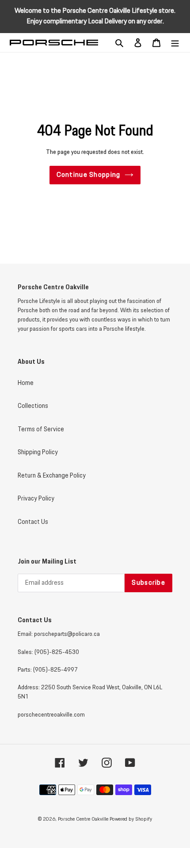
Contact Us (33, 522)
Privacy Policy (36, 499)
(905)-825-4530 (56, 652)
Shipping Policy (38, 452)
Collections (33, 406)
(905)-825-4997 (55, 669)
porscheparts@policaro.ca (67, 634)
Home (26, 383)
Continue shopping (89, 175)
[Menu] (175, 42)
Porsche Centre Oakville (83, 819)
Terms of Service (41, 429)
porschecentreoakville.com (51, 714)
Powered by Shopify (131, 819)
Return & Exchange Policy (52, 476)
